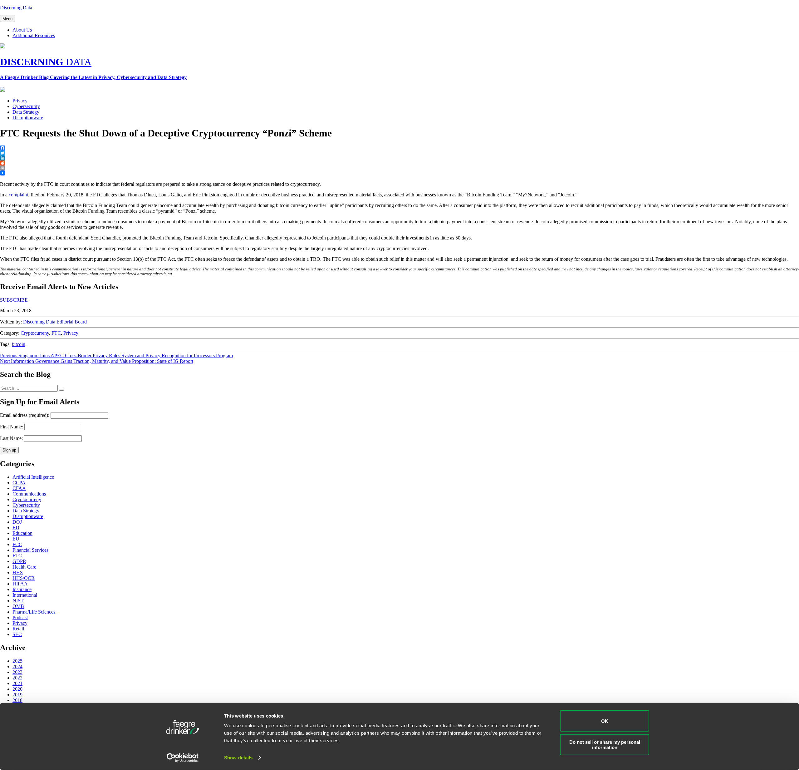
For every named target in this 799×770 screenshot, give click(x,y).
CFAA (19, 488)
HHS (17, 572)
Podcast (20, 617)
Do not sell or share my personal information (604, 744)
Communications (29, 493)
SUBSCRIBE (14, 300)
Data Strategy (25, 112)
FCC (17, 544)
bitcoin (18, 344)
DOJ (17, 522)
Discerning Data (16, 7)
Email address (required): (25, 415)
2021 (17, 683)
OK (604, 720)
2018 (17, 700)
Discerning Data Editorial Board (55, 321)
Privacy (19, 100)
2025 (17, 661)
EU (15, 538)
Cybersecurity (26, 106)
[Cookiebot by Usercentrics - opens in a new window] (182, 758)
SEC (17, 634)
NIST (18, 600)
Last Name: (11, 438)
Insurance (22, 589)
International (24, 595)
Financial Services (30, 550)
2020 (17, 689)
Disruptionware (27, 117)
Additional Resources (33, 35)
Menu (7, 19)
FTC (56, 333)
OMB (18, 606)
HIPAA (20, 583)
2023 (17, 672)
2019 (17, 694)
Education (22, 533)
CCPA (19, 482)
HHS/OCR (23, 578)
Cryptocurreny (35, 333)
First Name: (11, 426)
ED (15, 527)
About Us (22, 29)
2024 (17, 666)
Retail (18, 628)
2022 (17, 677)
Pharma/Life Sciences (33, 612)
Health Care (24, 567)
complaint (18, 194)
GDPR (19, 561)
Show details (238, 757)
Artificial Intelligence (33, 477)
